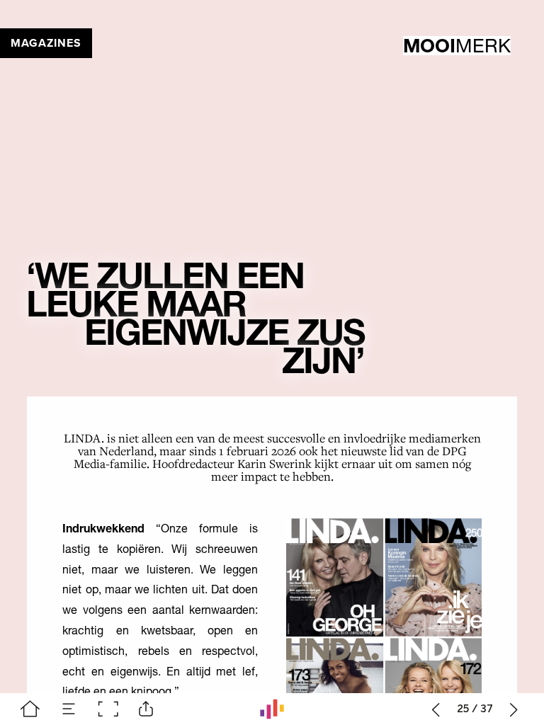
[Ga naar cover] (30, 709)
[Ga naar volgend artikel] (514, 709)
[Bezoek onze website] (272, 709)
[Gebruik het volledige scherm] (108, 709)
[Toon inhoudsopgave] (69, 709)
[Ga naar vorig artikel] (436, 709)
